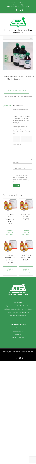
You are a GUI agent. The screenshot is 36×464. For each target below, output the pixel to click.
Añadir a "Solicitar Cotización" (16, 91)
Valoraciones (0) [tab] (7, 106)
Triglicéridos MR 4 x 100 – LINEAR (26, 257)
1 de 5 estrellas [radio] (15, 139)
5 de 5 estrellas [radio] (30, 139)
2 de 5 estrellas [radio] (19, 139)
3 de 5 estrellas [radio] (22, 139)
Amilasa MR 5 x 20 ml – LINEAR (26, 217)
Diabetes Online (18, 331)
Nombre (16, 162)
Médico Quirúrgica (18, 337)
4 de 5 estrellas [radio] (26, 139)
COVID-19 (18, 334)
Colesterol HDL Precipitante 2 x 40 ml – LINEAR (10, 219)
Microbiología (28, 96)
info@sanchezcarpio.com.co (18, 6)
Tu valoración (17, 144)
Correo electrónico (19, 168)
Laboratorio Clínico (17, 96)
